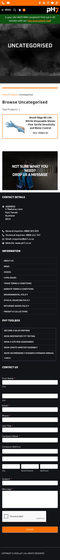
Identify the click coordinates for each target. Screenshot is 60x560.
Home (5, 95)
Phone (6, 416)
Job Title (7, 426)
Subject (7, 479)
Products (13, 95)
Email (5, 406)
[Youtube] (52, 3)
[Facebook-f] (40, 3)
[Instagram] (48, 3)
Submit (30, 529)
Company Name (11, 436)
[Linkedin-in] (44, 3)
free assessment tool (39, 21)
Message (7, 489)
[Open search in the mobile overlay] (14, 10)
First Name (8, 378)
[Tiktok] (57, 3)
